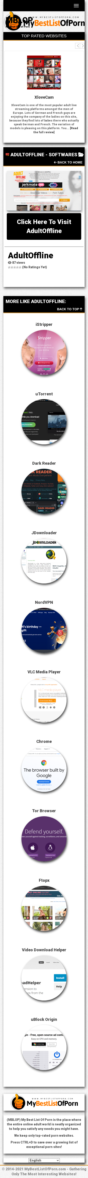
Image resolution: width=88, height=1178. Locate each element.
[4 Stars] (17, 267)
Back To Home (69, 162)
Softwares (63, 154)
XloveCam (19, 97)
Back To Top (68, 309)
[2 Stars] (12, 267)
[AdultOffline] (44, 191)
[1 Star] (9, 267)
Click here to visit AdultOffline (44, 226)
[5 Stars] (20, 267)
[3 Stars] (14, 267)
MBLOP (19, 20)
